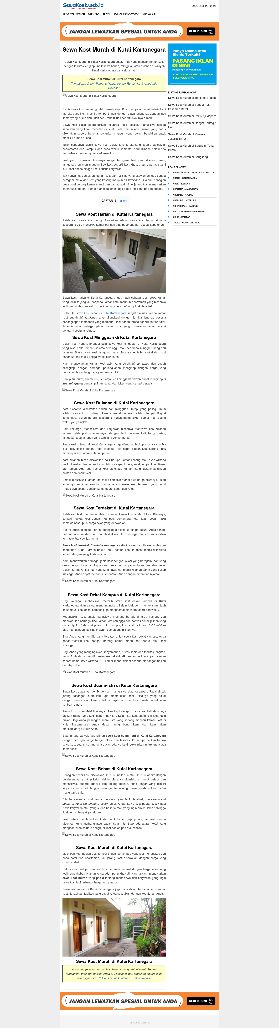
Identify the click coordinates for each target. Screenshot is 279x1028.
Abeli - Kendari (182, 183)
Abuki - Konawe (181, 217)
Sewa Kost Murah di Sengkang (188, 157)
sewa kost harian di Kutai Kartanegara (101, 313)
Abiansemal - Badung (185, 205)
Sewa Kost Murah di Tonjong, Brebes (192, 97)
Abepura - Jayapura (184, 200)
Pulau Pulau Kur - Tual (186, 222)
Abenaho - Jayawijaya (185, 189)
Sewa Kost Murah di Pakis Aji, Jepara (192, 116)
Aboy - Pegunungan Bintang (189, 211)
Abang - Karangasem (185, 177)
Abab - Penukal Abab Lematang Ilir (193, 172)
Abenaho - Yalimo (183, 194)
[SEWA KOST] (83, 5)
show (122, 200)
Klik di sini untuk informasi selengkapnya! (125, 978)
